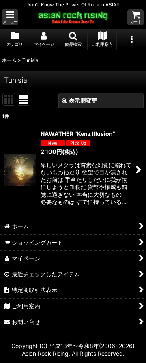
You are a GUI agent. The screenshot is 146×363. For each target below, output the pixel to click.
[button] (10, 17)
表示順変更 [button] (83, 100)
